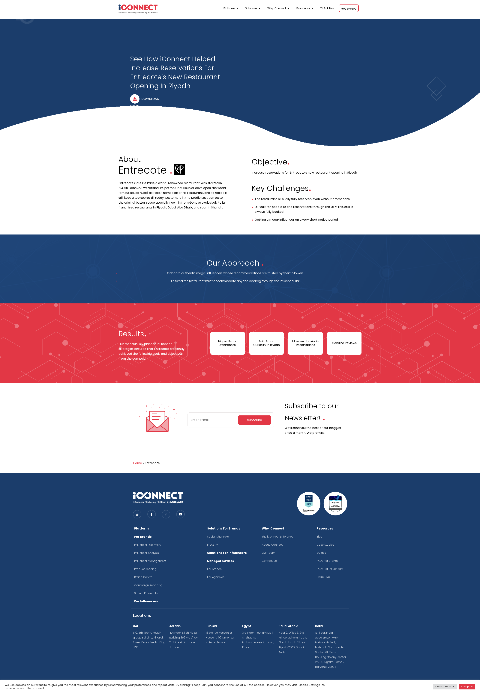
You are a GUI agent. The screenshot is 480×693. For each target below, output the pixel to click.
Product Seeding (145, 569)
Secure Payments (146, 593)
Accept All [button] (467, 686)
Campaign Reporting (148, 585)
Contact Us (269, 561)
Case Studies (325, 545)
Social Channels (218, 536)
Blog (319, 536)
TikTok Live (327, 8)
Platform (229, 8)
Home (137, 463)
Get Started (348, 8)
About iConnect (272, 545)
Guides (321, 553)
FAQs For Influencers (329, 569)
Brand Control (143, 577)
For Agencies (215, 577)
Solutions (251, 8)
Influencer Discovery (147, 545)
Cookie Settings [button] (444, 686)
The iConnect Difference (277, 536)
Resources (303, 8)
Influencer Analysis (146, 553)
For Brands (214, 569)
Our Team (268, 553)
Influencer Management (150, 561)
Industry (212, 545)
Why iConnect (276, 8)
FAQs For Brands (327, 561)
